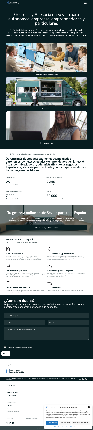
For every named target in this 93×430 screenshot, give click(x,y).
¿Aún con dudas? (19, 301)
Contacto (9, 405)
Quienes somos (11, 402)
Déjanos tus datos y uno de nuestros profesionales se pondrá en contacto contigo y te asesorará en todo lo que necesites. (45, 305)
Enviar (6, 353)
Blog (8, 408)
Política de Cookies (59, 426)
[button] (89, 407)
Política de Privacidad (70, 426)
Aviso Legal (79, 426)
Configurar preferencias (81, 422)
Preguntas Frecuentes (13, 411)
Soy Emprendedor (12, 392)
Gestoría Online (12, 395)
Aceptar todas (52, 422)
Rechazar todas (65, 422)
